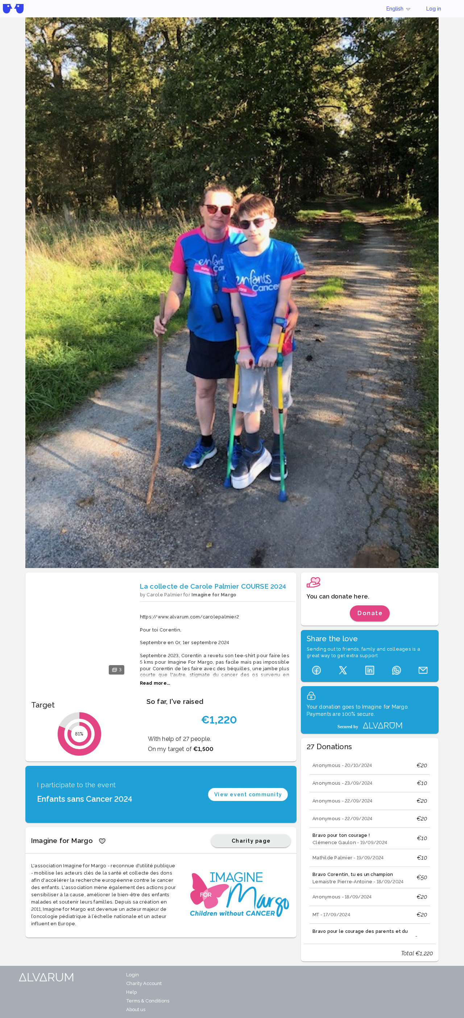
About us (135, 1009)
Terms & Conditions (147, 1001)
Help (131, 992)
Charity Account (144, 983)
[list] (370, 845)
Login (132, 974)
